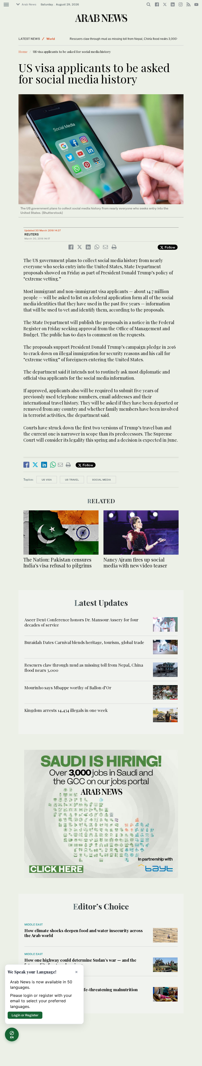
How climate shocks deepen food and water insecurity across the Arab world (83, 933)
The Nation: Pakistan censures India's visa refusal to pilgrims (57, 562)
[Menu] (6, 4)
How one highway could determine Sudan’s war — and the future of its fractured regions (80, 962)
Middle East (33, 924)
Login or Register (25, 1015)
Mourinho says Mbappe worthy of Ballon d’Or (67, 687)
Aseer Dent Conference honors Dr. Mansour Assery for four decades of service (81, 622)
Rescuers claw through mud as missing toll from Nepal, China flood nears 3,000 (114, 39)
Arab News (29, 4)
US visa (47, 479)
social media (101, 479)
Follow (169, 247)
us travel (72, 479)
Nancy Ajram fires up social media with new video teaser (135, 562)
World (50, 39)
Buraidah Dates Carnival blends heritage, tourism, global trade (84, 642)
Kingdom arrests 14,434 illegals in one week (66, 710)
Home (23, 51)
